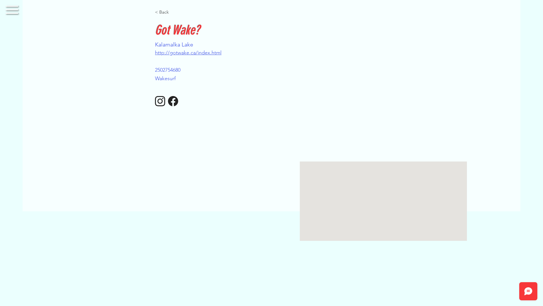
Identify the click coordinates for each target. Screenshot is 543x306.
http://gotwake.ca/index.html (188, 53)
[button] (12, 10)
